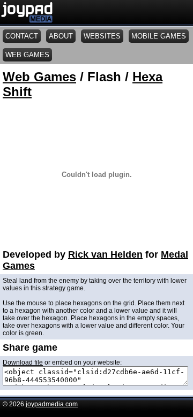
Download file (23, 362)
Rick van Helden (105, 254)
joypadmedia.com (52, 404)
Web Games (39, 77)
